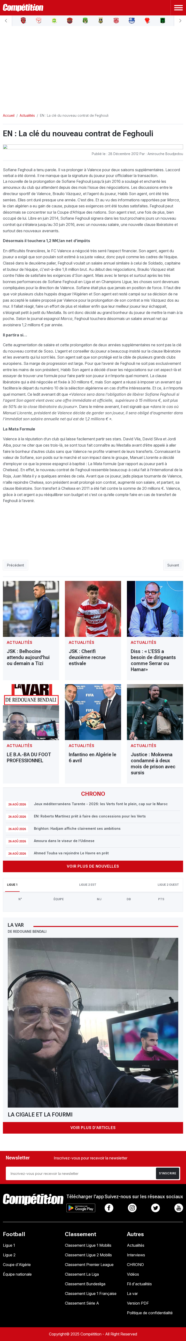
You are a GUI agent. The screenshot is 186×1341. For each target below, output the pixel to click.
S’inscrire (167, 1173)
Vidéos (133, 1274)
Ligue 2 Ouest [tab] (168, 884)
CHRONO (135, 1264)
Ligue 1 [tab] (12, 884)
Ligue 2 (9, 1255)
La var (132, 1293)
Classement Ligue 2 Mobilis (88, 1255)
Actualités (135, 1245)
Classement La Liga (82, 1274)
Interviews (136, 1255)
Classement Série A (82, 1303)
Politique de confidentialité (150, 1312)
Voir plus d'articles (93, 1127)
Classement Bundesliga (85, 1283)
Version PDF (138, 1303)
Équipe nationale (17, 1274)
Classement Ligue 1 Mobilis (88, 1245)
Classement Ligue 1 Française (90, 1293)
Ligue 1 (9, 1245)
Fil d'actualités (139, 1283)
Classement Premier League (89, 1264)
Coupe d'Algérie (17, 1264)
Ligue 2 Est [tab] (87, 884)
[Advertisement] (93, 65)
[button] (6, 20)
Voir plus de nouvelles (93, 866)
